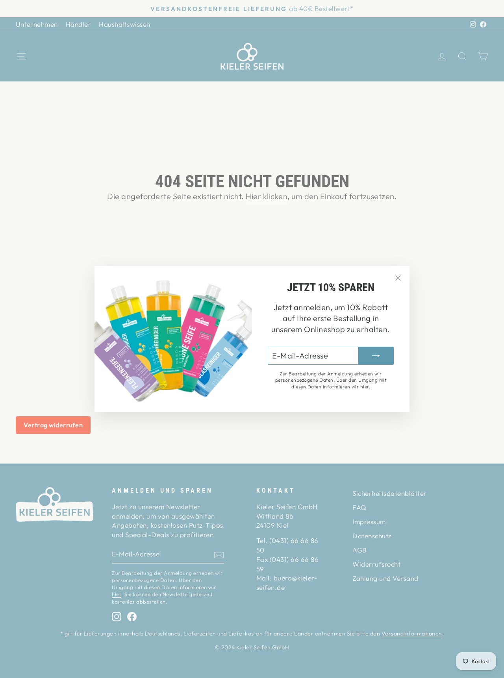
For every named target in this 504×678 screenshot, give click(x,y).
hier (364, 387)
